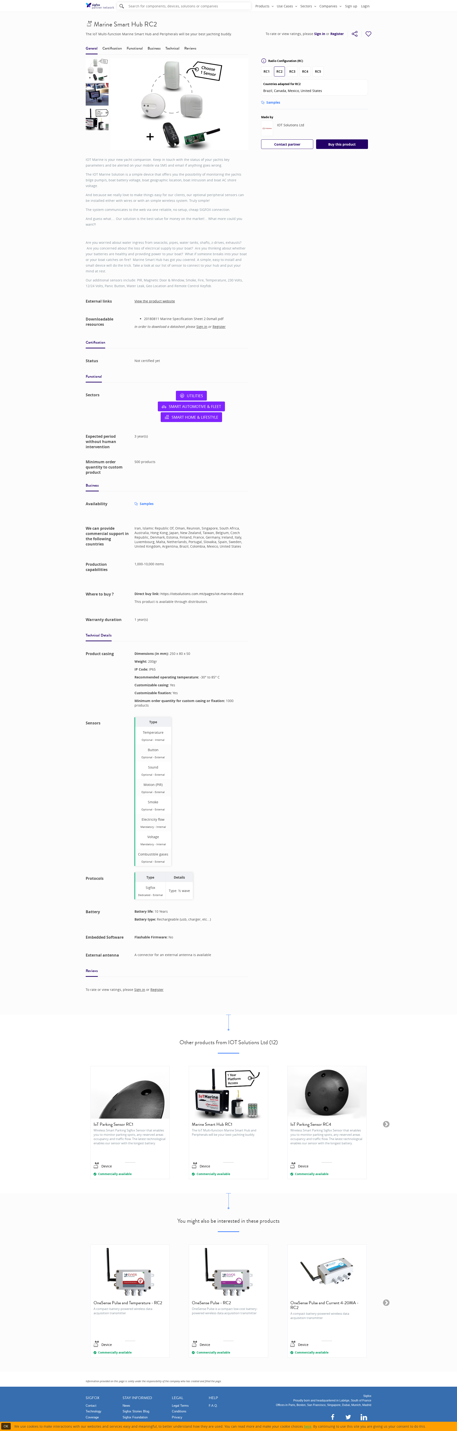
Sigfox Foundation (135, 1417)
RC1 (266, 71)
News (126, 1405)
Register (337, 33)
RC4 (305, 71)
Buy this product (342, 144)
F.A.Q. (213, 1405)
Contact (91, 1405)
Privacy (177, 1417)
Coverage (92, 1417)
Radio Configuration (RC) (285, 61)
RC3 (292, 71)
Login (365, 6)
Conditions (179, 1411)
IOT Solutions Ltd (290, 125)
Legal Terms (180, 1405)
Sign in (319, 33)
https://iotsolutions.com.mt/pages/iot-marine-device (201, 593)
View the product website (154, 301)
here (307, 1426)
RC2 (279, 71)
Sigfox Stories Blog (136, 1411)
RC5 (318, 71)
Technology (93, 1411)
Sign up (351, 6)
